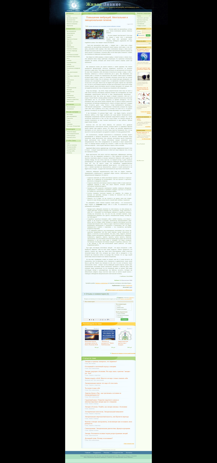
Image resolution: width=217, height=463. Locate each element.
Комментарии (141, 130)
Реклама (106, 453)
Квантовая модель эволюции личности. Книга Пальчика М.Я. (91, 343)
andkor (139, 119)
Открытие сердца (71, 131)
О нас (68, 143)
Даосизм (69, 41)
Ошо (68, 70)
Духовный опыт (71, 20)
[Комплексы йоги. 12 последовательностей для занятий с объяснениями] (143, 104)
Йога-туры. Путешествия (73, 126)
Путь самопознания (72, 72)
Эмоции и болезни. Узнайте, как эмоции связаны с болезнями (106, 407)
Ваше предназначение (73, 133)
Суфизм (69, 82)
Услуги (68, 122)
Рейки (68, 74)
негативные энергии (106, 26)
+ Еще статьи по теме (129, 443)
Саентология (70, 80)
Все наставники (71, 107)
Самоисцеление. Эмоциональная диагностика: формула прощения (107, 428)
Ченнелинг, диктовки (72, 22)
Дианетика (70, 43)
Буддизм (69, 37)
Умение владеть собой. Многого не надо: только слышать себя (106, 378)
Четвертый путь (71, 97)
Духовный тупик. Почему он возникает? (99, 438)
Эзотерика (86, 13)
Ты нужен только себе (92, 388)
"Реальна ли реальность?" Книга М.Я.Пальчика (107, 343)
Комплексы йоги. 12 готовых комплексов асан (142, 89)
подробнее (148, 126)
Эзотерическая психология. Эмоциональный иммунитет (104, 412)
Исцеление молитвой (72, 54)
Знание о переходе (72, 50)
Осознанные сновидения (73, 68)
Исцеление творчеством (73, 56)
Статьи (69, 16)
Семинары (69, 124)
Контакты (69, 153)
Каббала (69, 60)
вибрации (113, 26)
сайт (130, 287)
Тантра (69, 84)
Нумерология (70, 66)
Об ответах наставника (123, 315)
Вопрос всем (120, 307)
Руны (68, 78)
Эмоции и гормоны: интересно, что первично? (101, 361)
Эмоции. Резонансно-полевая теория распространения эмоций (106, 433)
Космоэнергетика (71, 62)
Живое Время (70, 47)
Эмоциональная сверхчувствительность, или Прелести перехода (107, 417)
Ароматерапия (71, 33)
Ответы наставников (143, 117)
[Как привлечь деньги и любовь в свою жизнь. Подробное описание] (143, 60)
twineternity (129, 285)
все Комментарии (146, 138)
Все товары (70, 114)
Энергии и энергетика (72, 99)
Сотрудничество (71, 149)
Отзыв (118, 305)
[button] (90, 320)
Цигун (68, 93)
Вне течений (70, 101)
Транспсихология (71, 87)
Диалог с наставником (126, 299)
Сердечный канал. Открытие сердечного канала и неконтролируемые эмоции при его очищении (102, 401)
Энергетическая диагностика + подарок (123, 343)
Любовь (69, 64)
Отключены (120, 317)
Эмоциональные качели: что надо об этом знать (101, 383)
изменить (131, 297)
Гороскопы (70, 118)
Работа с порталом (72, 145)
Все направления (71, 31)
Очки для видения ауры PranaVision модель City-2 (144, 69)
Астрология (70, 35)
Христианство (70, 91)
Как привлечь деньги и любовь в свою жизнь (143, 50)
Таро (68, 85)
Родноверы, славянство (73, 76)
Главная (69, 10)
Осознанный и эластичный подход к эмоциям (100, 366)
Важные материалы (72, 23)
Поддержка (97, 453)
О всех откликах (121, 313)
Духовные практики (72, 18)
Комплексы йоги (71, 137)
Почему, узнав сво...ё (143, 132)
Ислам (68, 52)
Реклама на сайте (71, 147)
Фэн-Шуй (69, 89)
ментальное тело (97, 26)
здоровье (118, 26)
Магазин (86, 10)
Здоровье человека (72, 48)
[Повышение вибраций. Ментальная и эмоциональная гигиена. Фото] (95, 39)
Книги (78, 10)
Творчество (70, 25)
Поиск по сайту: (141, 41)
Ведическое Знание (72, 39)
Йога (68, 58)
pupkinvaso (139, 133)
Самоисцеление (71, 135)
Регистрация (147, 37)
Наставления (70, 109)
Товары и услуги (141, 25)
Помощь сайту (71, 151)
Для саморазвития (72, 116)
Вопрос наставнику (122, 309)
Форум (94, 10)
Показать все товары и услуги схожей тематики (123, 353)
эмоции (90, 26)
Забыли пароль (141, 37)
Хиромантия (70, 95)
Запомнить (142, 35)
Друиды (69, 45)
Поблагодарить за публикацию (119, 290)
